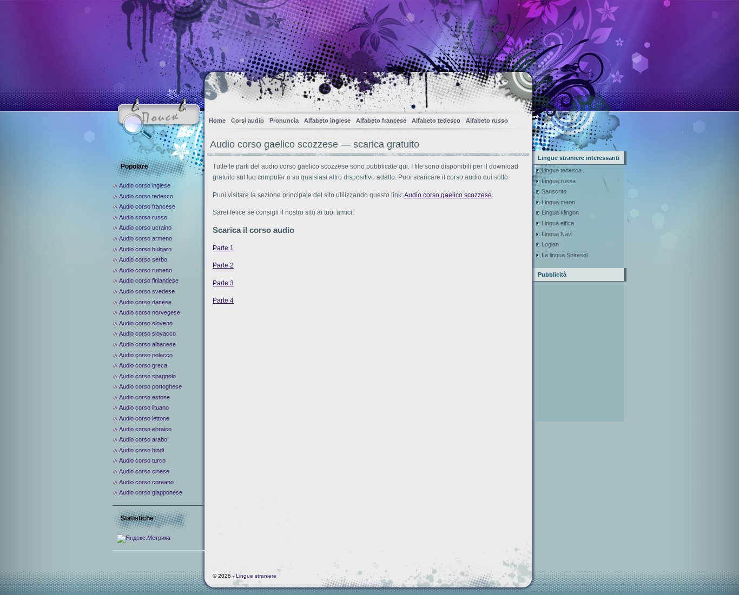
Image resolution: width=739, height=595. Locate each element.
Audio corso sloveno (146, 323)
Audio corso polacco (146, 355)
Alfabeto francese (381, 120)
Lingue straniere (256, 576)
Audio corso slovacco (147, 333)
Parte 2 (223, 265)
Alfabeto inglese (327, 120)
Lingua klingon (560, 212)
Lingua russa (559, 181)
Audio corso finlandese (149, 280)
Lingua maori (558, 202)
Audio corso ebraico (145, 429)
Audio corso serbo (143, 259)
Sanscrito (554, 191)
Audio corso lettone (144, 418)
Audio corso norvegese (149, 312)
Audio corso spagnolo (147, 376)
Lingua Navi (557, 234)
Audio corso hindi (141, 450)
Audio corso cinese (144, 471)
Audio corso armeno (145, 238)
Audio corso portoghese (150, 386)
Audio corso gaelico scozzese (448, 195)
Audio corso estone (144, 397)
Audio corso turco (142, 460)
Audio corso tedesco (146, 196)
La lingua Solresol (565, 255)
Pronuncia (284, 120)
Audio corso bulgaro (145, 249)
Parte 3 (223, 283)
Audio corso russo (143, 217)
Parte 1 (223, 248)
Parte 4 (223, 300)
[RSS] (514, 89)
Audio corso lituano (144, 407)
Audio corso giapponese (150, 492)
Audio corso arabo (143, 439)
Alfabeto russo (487, 120)
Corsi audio (247, 120)
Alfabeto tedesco (436, 120)
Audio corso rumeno (145, 270)
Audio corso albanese (147, 344)
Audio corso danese (145, 302)
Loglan (550, 244)
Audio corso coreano (146, 482)
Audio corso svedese (147, 291)
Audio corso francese (147, 206)
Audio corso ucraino (145, 227)
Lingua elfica (558, 223)
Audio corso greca (143, 365)
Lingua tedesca (562, 170)
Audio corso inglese (144, 185)
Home (217, 120)
